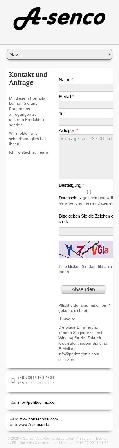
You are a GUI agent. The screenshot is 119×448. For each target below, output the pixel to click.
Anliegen (68, 130)
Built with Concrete (34, 443)
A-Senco (26, 438)
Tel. (62, 113)
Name (66, 79)
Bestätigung (71, 185)
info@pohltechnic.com (37, 402)
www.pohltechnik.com (38, 419)
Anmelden (85, 438)
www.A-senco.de (34, 424)
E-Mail (66, 96)
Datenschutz (70, 197)
